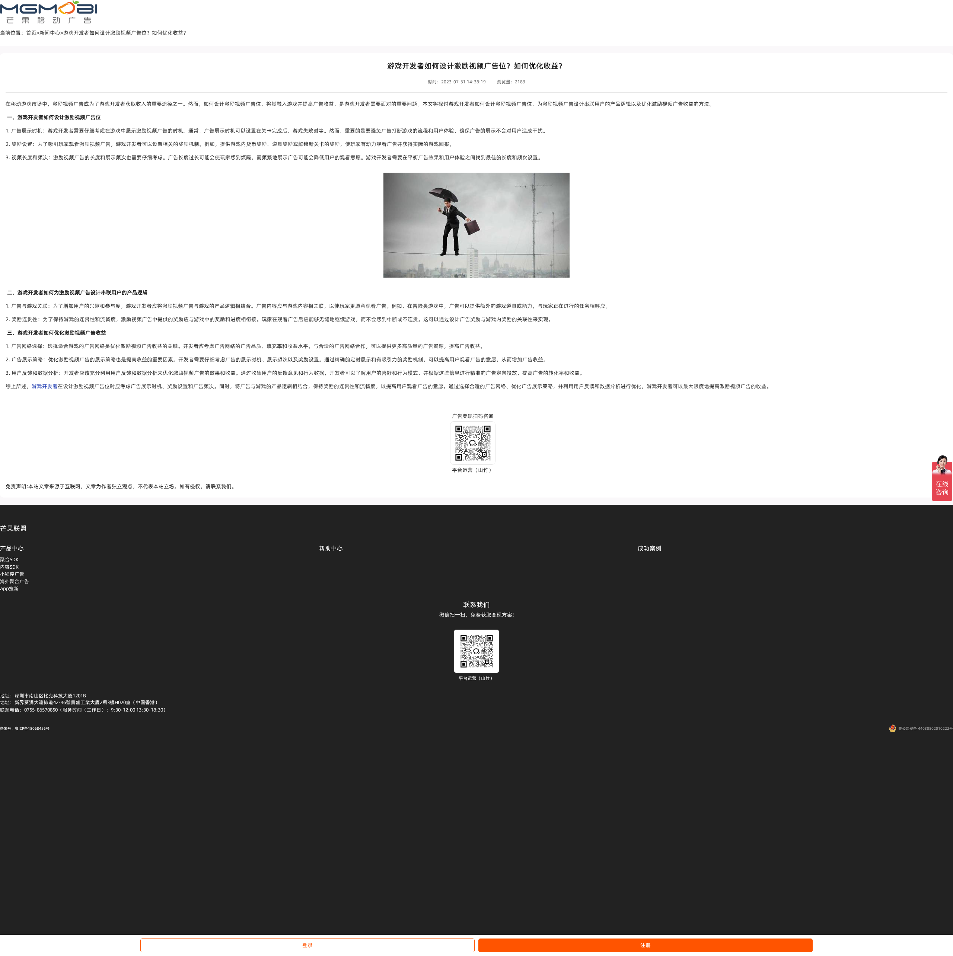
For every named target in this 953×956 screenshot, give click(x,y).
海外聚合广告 (14, 581)
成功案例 (650, 548)
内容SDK (9, 566)
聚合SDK (9, 559)
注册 (645, 945)
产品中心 (12, 548)
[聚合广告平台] (48, 11)
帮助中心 (331, 548)
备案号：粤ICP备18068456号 (25, 728)
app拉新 (9, 588)
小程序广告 (12, 573)
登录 (307, 945)
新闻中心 (49, 32)
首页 (31, 32)
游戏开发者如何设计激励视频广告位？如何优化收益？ (125, 32)
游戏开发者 (45, 386)
